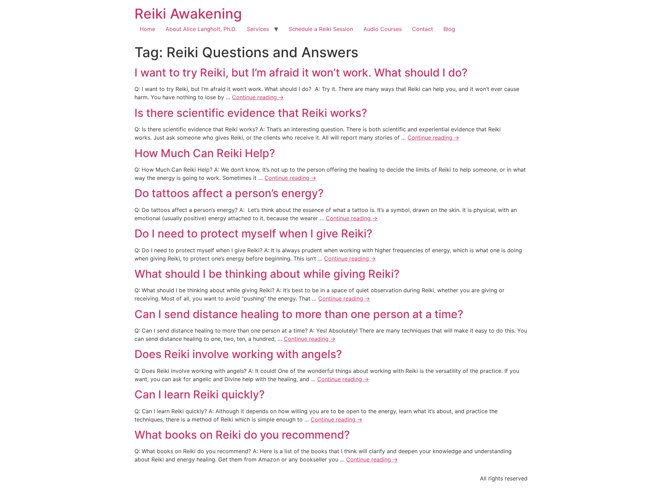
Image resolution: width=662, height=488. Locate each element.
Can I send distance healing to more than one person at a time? (298, 314)
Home (147, 29)
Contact (422, 29)
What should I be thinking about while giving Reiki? (267, 274)
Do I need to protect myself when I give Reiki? (253, 233)
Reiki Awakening (188, 13)
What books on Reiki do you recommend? (242, 434)
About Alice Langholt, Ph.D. (201, 29)
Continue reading (258, 97)
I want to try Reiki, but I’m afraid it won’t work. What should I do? (301, 72)
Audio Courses (382, 29)
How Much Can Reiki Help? (204, 153)
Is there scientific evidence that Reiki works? (250, 113)
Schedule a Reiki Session (321, 29)
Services (258, 29)
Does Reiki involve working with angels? (238, 354)
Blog (449, 29)
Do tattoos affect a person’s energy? (229, 193)
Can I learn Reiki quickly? (199, 394)
